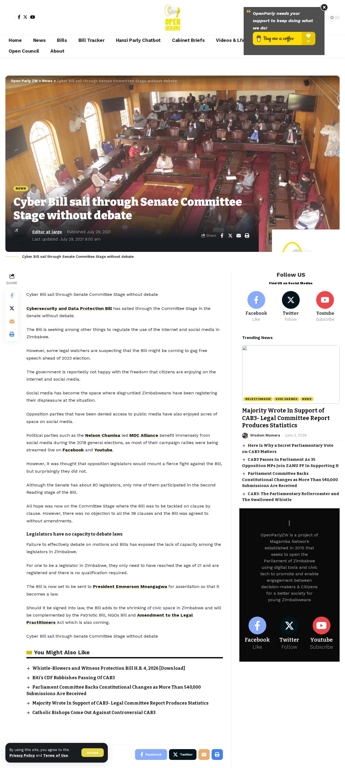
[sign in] (10, 17)
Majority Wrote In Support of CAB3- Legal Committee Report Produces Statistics (120, 703)
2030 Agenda (286, 399)
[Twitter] (25, 17)
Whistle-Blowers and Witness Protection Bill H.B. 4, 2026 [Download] (108, 668)
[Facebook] (19, 17)
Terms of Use (55, 755)
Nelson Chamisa (102, 435)
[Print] (247, 235)
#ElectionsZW (258, 399)
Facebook (73, 449)
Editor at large (47, 231)
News (21, 188)
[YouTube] (32, 17)
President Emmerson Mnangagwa (130, 586)
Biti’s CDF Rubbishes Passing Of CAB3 (73, 677)
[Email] (238, 235)
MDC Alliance (143, 435)
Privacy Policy (22, 755)
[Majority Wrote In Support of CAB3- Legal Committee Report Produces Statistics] (291, 374)
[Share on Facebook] (222, 235)
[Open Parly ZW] (172, 17)
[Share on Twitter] (230, 235)
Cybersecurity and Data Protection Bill (69, 308)
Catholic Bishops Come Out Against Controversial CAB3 (94, 712)
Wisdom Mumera (265, 436)
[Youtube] (325, 306)
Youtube (103, 449)
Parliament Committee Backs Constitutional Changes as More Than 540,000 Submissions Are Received (290, 479)
